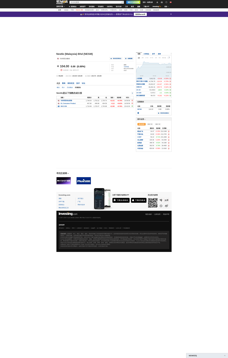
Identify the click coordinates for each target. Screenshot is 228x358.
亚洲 (136, 10)
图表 (63, 83)
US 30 (138, 90)
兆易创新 (140, 145)
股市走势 (140, 119)
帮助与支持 (81, 205)
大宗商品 (146, 54)
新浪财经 (86, 228)
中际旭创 (140, 148)
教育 (132, 6)
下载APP (146, 6)
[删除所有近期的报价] (138, 112)
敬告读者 (148, 214)
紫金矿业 (140, 131)
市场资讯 (101, 6)
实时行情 (59, 6)
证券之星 (118, 228)
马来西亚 (126, 66)
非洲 (141, 10)
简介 (63, 87)
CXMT (139, 137)
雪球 (73, 228)
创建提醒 (130, 58)
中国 (72, 10)
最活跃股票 (142, 124)
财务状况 (71, 83)
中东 (131, 10)
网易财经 (111, 228)
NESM (139, 109)
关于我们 (80, 198)
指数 (139, 54)
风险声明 (166, 214)
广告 (79, 201)
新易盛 (139, 143)
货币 (153, 54)
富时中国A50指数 (142, 81)
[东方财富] (161, 200)
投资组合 (73, 6)
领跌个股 (157, 124)
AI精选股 (148, 10)
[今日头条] (166, 200)
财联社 (68, 228)
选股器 (66, 10)
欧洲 (125, 10)
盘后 (97, 10)
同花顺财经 (126, 228)
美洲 (120, 10)
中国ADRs (113, 10)
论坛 (83, 83)
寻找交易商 (61, 173)
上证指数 (139, 78)
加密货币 (83, 6)
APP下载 (61, 201)
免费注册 (150, 2)
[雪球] (161, 205)
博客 (60, 198)
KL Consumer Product (68, 103)
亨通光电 (140, 134)
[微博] (166, 205)
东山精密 (140, 140)
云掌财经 (79, 228)
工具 (126, 6)
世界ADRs (104, 10)
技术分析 (119, 6)
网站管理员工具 (64, 208)
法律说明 (157, 214)
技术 (78, 83)
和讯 (105, 228)
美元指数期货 (140, 95)
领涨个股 (150, 124)
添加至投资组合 (117, 58)
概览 (58, 87)
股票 (59, 10)
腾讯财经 (61, 228)
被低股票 (156, 10)
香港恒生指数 (140, 84)
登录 (144, 2)
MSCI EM (64, 106)
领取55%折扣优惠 (133, 2)
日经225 (139, 87)
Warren (78, 10)
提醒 (138, 6)
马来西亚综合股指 (66, 100)
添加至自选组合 (164, 113)
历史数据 (70, 87)
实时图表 (92, 6)
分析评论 (110, 6)
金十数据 (99, 228)
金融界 (93, 228)
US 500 (138, 93)
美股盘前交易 (89, 10)
